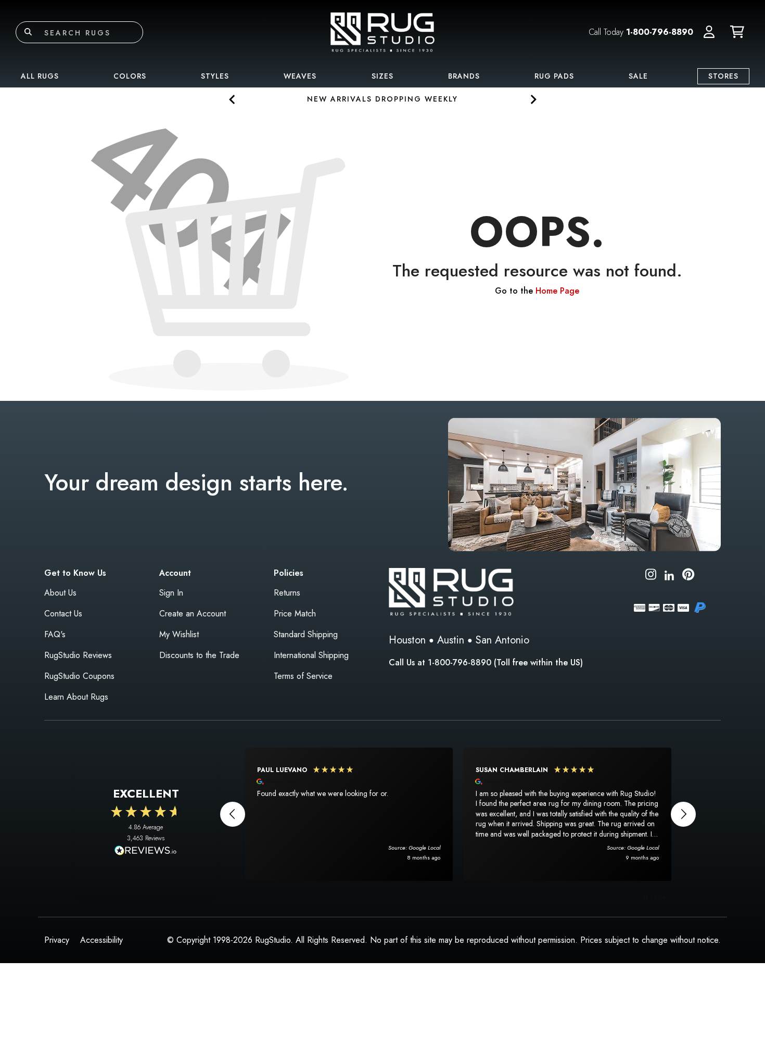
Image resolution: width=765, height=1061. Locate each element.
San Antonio (502, 640)
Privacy (56, 940)
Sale (638, 76)
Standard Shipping (306, 634)
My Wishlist (179, 634)
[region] (458, 814)
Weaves (300, 76)
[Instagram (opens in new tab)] (650, 576)
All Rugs (40, 76)
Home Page (557, 291)
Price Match (295, 614)
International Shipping (311, 655)
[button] (709, 32)
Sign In (171, 593)
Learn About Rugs (76, 697)
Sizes (382, 76)
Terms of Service (303, 676)
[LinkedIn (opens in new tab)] (669, 574)
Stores (723, 76)
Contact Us (63, 614)
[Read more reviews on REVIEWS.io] (145, 851)
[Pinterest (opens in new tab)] (688, 576)
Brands (464, 76)
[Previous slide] (232, 99)
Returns (287, 593)
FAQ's (55, 634)
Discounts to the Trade (199, 655)
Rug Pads (554, 76)
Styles (215, 76)
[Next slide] (533, 99)
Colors (129, 76)
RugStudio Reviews (78, 655)
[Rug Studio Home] (382, 31)
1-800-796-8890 (659, 32)
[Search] (28, 32)
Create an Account (192, 614)
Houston (407, 640)
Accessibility (101, 940)
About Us (60, 593)
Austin (450, 640)
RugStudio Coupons (79, 676)
